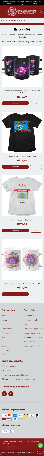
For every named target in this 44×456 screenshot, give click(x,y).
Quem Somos (29, 316)
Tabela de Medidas (31, 320)
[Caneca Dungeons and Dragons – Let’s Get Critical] (36, 294)
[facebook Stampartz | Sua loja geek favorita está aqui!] (10, 393)
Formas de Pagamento (33, 329)
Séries (4, 337)
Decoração (6, 350)
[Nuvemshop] (9, 447)
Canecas (5, 346)
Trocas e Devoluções (32, 333)
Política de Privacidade (33, 346)
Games (4, 324)
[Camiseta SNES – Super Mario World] (36, 167)
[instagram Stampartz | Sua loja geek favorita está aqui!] (4, 393)
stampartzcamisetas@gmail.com (18, 375)
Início (4, 316)
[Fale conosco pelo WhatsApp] (40, 445)
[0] (41, 12)
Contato (5, 355)
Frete (26, 324)
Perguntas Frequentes (33, 337)
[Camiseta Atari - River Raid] (36, 231)
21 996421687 (10, 371)
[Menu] (2, 11)
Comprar (15, 167)
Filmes (4, 320)
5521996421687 (11, 366)
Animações (6, 333)
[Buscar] (41, 20)
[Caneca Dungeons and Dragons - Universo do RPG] (36, 103)
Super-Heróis (7, 329)
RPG (3, 342)
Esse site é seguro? (31, 342)
